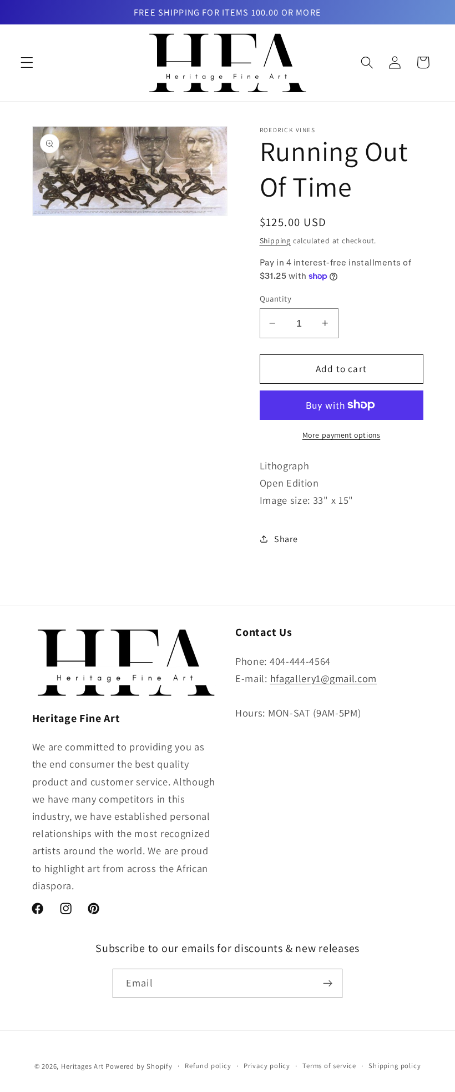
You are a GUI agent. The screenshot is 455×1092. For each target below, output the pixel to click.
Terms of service (329, 1065)
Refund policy (208, 1065)
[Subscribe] (328, 984)
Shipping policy (394, 1065)
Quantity (276, 298)
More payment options (341, 435)
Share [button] (285, 539)
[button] (27, 62)
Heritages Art (82, 1066)
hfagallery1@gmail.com (323, 678)
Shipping (275, 241)
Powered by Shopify (139, 1066)
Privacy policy (267, 1065)
